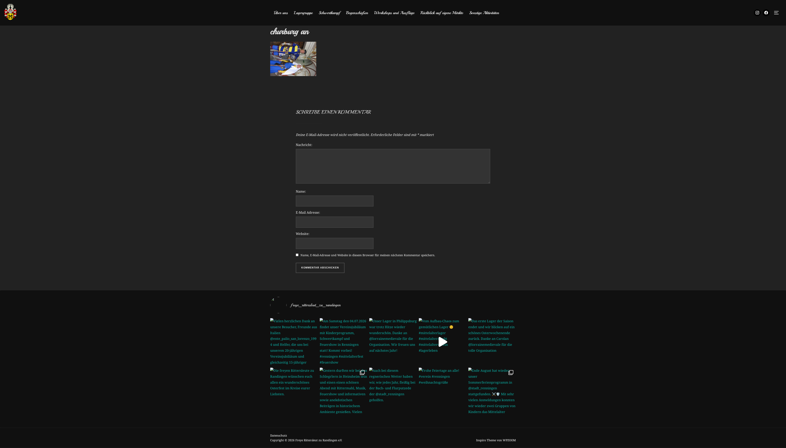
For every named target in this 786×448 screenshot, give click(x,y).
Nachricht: (304, 145)
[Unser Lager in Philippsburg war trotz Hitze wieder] (393, 342)
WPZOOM (509, 440)
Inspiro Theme (486, 440)
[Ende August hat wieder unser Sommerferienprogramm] (492, 391)
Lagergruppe (303, 12)
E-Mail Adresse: (308, 212)
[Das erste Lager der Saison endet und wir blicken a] (492, 342)
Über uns (281, 12)
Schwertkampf (329, 12)
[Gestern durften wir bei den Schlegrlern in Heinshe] (343, 391)
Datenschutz (278, 435)
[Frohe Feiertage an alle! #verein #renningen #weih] (442, 391)
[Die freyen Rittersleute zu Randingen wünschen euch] (294, 391)
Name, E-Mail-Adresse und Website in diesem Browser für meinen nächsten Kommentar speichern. (367, 255)
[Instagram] (757, 12)
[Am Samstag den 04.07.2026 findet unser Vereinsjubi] (343, 342)
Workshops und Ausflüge (394, 12)
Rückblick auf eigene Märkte (441, 12)
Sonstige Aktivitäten (484, 12)
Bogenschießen (357, 12)
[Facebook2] (766, 12)
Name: (301, 191)
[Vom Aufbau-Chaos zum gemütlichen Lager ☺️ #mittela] (442, 342)
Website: (302, 233)
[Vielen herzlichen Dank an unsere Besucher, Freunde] (294, 342)
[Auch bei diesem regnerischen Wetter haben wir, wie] (393, 391)
